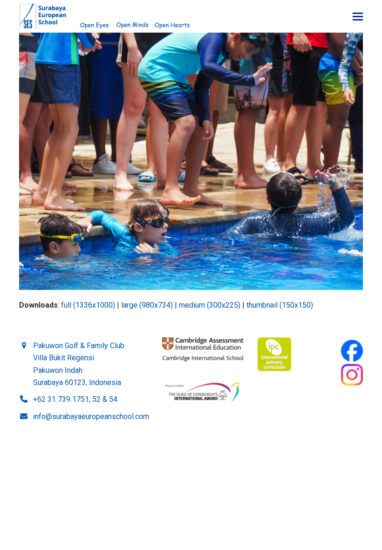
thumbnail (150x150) (279, 305)
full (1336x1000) (88, 305)
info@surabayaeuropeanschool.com (91, 416)
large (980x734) (147, 305)
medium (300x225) (209, 305)
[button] (358, 17)
